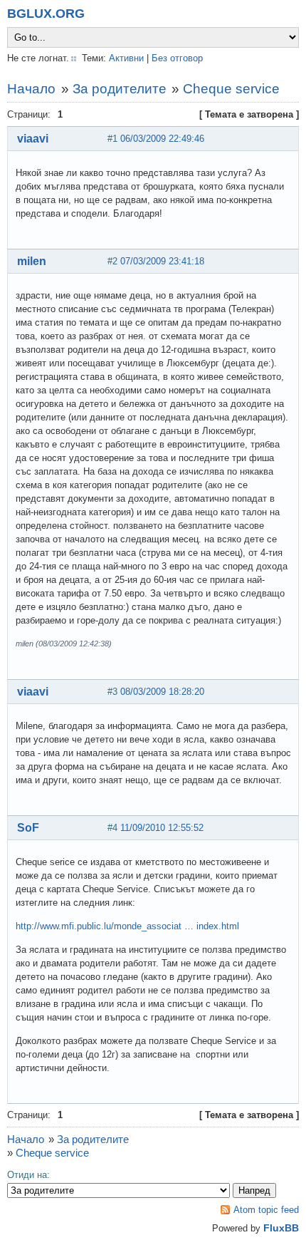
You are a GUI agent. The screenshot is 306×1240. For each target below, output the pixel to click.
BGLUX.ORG (46, 13)
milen (31, 261)
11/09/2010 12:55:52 (162, 827)
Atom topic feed (266, 1209)
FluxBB (281, 1228)
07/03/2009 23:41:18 (162, 261)
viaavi (32, 139)
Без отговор (177, 58)
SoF (28, 828)
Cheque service (231, 88)
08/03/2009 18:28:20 (162, 691)
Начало (31, 88)
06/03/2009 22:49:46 (162, 138)
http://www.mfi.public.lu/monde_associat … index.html (127, 926)
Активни (126, 58)
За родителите (120, 88)
